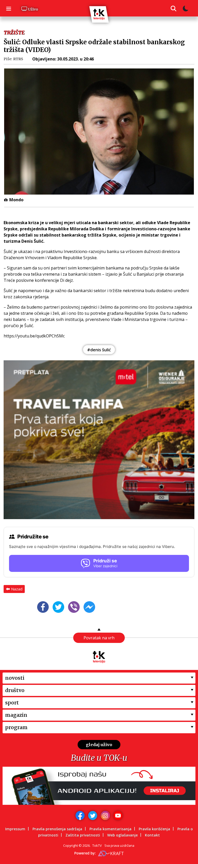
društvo (14, 690)
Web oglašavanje (122, 835)
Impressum (15, 828)
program (16, 727)
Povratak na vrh (99, 638)
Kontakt (152, 835)
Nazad (16, 588)
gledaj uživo (99, 744)
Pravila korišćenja (154, 828)
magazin (16, 715)
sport (12, 703)
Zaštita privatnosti (82, 835)
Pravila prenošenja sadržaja (57, 828)
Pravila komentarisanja (110, 828)
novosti (14, 678)
